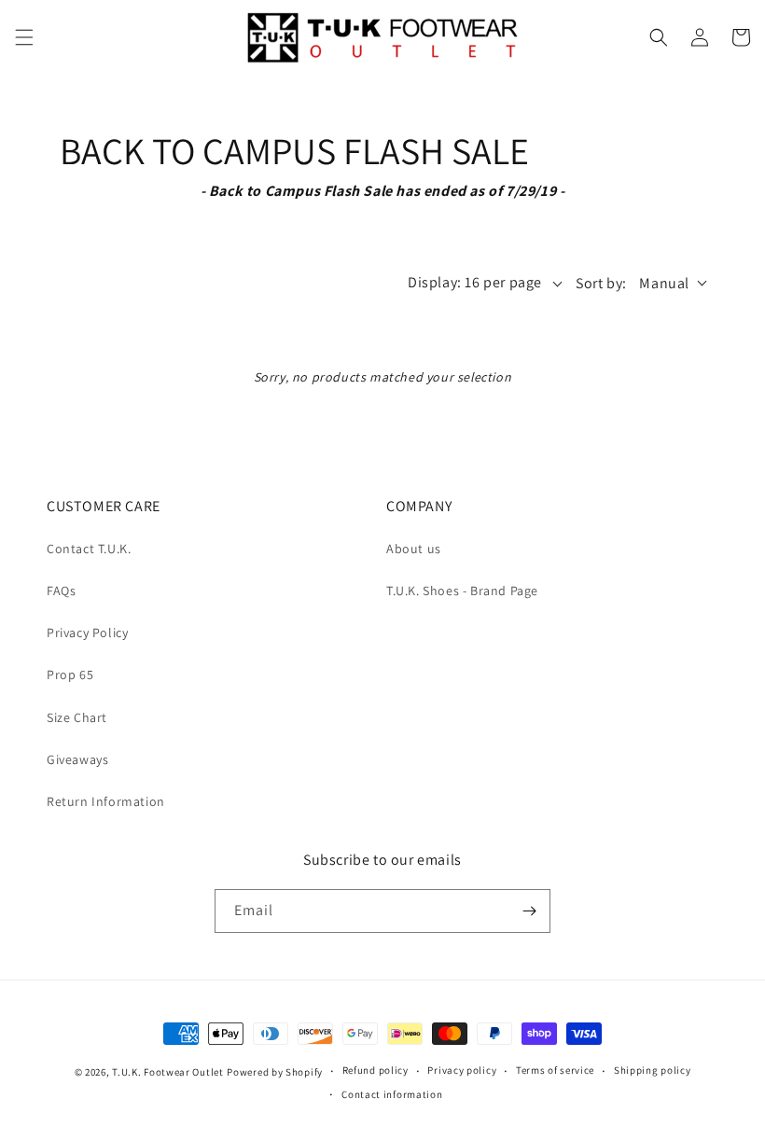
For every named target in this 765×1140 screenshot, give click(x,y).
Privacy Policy (87, 632)
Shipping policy (652, 1070)
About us (413, 548)
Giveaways (77, 759)
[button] (24, 37)
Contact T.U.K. (89, 548)
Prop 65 (70, 674)
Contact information (391, 1094)
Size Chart (77, 717)
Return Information (106, 801)
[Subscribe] (528, 911)
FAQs (61, 590)
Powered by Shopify (275, 1071)
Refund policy (375, 1070)
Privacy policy (461, 1070)
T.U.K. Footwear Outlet (167, 1071)
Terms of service (555, 1070)
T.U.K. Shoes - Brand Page (462, 590)
